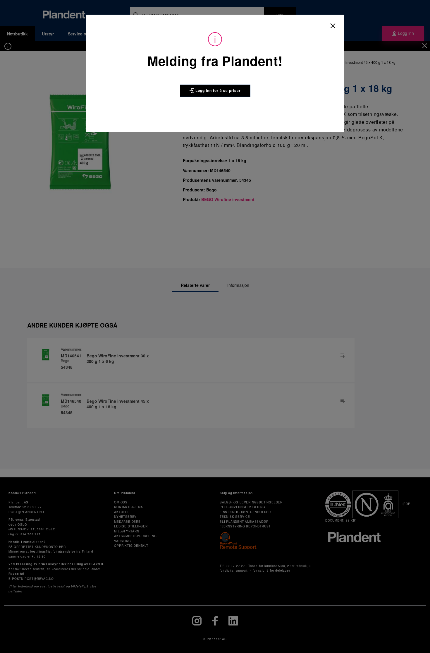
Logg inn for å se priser (217, 90)
